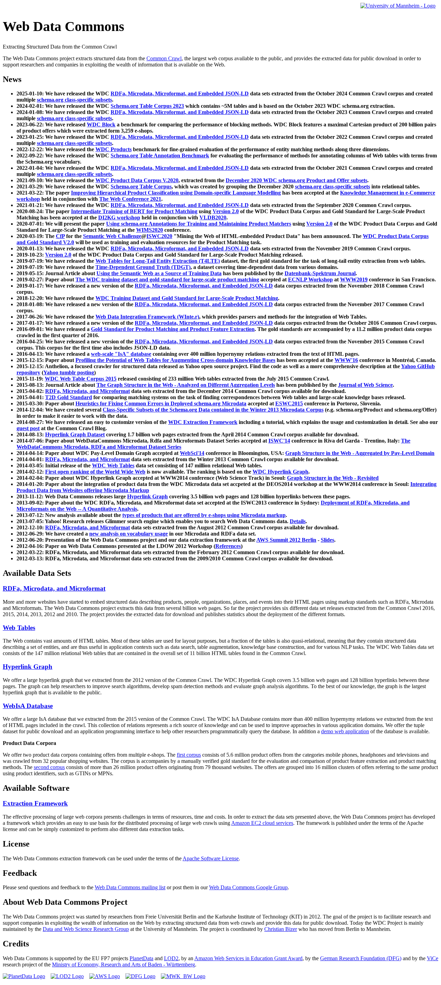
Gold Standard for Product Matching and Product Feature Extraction (173, 329)
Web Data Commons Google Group (248, 887)
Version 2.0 (226, 211)
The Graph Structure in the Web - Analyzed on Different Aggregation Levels (185, 385)
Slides (327, 540)
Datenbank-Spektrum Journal (320, 273)
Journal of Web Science (365, 385)
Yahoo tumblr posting (68, 372)
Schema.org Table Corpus (141, 186)
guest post (28, 428)
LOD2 (171, 958)
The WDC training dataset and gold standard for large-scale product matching (167, 279)
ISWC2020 (159, 236)
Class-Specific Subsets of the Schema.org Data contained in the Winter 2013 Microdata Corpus (213, 410)
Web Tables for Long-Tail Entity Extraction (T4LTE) (157, 261)
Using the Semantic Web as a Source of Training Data (159, 273)
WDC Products (113, 149)
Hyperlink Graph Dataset (75, 434)
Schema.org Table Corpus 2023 (147, 106)
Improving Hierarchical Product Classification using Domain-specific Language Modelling (176, 193)
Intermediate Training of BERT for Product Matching (134, 211)
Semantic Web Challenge (112, 236)
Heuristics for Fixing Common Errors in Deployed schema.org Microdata (160, 403)
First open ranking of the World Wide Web (95, 472)
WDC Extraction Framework (202, 422)
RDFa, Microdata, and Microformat (87, 391)
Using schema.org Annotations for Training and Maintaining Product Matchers (198, 224)
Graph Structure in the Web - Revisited (333, 478)
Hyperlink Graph (147, 496)
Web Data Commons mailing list (130, 887)
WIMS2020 (149, 230)
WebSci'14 (192, 453)
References (228, 546)
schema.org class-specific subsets (74, 100)
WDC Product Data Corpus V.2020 (136, 180)
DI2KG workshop (119, 217)
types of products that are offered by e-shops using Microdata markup (204, 515)
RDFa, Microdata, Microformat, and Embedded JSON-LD (180, 93)
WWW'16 (346, 360)
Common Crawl (164, 58)
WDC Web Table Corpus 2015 (80, 379)
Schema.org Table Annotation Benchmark (160, 155)
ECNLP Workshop (310, 279)
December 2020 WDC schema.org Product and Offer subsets (296, 180)
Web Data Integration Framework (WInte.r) (147, 317)
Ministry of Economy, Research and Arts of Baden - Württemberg (123, 964)
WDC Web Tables (113, 465)
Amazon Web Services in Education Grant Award (248, 958)
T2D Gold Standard (68, 397)
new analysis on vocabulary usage (128, 534)
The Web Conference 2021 (130, 199)
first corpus (189, 755)
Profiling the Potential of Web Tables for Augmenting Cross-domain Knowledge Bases (175, 360)
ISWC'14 (279, 441)
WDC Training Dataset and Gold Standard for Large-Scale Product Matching (186, 298)
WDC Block (101, 124)
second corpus (49, 767)
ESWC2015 (289, 403)
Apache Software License (211, 858)
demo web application (345, 731)
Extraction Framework (35, 803)
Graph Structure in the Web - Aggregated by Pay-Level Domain (359, 453)
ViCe (432, 958)
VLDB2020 (212, 217)
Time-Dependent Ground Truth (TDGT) (143, 267)
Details (298, 521)
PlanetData (141, 958)
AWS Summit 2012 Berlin (286, 540)
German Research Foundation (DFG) (360, 958)
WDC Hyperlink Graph (280, 472)
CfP (60, 236)
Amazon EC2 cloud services (262, 823)
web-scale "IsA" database (121, 354)
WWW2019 (354, 279)
